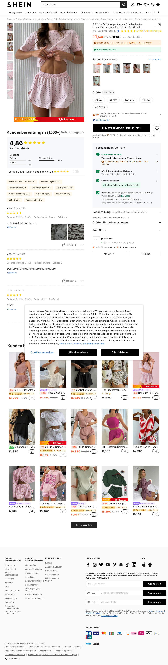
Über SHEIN (10, 569)
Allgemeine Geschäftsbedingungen (20, 651)
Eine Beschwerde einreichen (13, 612)
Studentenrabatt (12, 591)
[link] (139, 4)
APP (143, 558)
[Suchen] (123, 4)
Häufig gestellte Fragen (52, 579)
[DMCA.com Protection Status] (96, 644)
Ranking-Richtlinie (33, 594)
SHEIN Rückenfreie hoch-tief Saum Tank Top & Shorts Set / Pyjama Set (22, 390)
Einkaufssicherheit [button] (110, 181)
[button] (152, 5)
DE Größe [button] (107, 92)
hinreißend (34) (43, 194)
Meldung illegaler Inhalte (33, 589)
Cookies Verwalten (72, 647)
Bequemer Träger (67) (41, 187)
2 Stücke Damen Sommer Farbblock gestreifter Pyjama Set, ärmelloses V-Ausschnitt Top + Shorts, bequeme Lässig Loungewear (146, 447)
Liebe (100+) (14, 200)
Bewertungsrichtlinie (18, 148)
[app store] (143, 566)
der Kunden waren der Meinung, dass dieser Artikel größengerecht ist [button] (120, 114)
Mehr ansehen (84, 525)
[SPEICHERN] (157, 128)
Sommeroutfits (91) (17, 187)
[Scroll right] (158, 12)
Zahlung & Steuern (53, 567)
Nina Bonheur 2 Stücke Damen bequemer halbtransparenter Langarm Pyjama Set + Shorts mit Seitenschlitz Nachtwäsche (146, 506)
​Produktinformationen (34, 598)
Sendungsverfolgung (34, 581)
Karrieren (9, 583)
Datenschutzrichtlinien (15, 655)
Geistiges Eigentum (63, 651)
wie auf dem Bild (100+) (19, 194)
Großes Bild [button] (155, 59)
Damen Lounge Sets (110, 19)
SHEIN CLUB (11, 598)
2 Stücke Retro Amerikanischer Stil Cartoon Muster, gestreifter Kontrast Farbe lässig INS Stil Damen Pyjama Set (53, 503)
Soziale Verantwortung (11, 574)
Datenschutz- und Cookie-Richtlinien (44, 647)
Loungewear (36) (65, 187)
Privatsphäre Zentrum (14, 647)
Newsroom (10, 594)
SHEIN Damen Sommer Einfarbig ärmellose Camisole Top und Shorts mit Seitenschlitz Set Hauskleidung (115, 447)
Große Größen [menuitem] (102, 12)
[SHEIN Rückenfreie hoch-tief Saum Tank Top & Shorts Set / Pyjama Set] (22, 370)
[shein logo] (19, 4)
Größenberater (31, 585)
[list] (112, 564)
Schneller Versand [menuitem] (48, 12)
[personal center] (133, 5)
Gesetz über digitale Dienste (12, 607)
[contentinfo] (126, 635)
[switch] (76, 171)
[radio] (97, 68)
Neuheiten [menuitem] (30, 12)
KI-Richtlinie (45, 651)
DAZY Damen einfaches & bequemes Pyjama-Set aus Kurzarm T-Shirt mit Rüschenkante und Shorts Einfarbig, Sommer (84, 506)
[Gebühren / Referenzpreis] (105, 37)
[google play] (150, 566)
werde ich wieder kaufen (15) (22, 181)
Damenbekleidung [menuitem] (69, 12)
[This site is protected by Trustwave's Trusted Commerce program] (88, 644)
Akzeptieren (93, 628)
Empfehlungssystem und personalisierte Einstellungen (52, 655)
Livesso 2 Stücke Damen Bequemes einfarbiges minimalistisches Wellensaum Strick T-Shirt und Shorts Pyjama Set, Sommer (53, 393)
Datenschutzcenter (109, 615)
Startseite (11, 19)
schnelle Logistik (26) (50, 181)
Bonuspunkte (51, 571)
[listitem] (22, 378)
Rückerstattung (32, 573)
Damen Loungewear (90, 19)
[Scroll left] (154, 12)
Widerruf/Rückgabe (33, 569)
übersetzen (12, 227)
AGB (7, 587)
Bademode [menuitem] (87, 12)
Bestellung (30, 577)
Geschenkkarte (52, 575)
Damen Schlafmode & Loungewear (63, 19)
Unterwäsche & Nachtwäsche (31, 19)
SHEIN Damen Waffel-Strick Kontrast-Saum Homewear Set (84, 447)
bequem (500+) (63, 194)
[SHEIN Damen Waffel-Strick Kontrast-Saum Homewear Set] (84, 427)
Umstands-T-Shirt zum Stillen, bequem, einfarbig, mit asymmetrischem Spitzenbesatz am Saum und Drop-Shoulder (22, 447)
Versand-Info (30, 565)
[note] (146, 386)
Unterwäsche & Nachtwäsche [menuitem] (127, 12)
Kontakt (48, 563)
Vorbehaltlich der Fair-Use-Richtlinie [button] (118, 174)
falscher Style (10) (34, 200)
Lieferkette (9, 579)
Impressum (10, 565)
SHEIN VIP (10, 602)
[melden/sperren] (82, 245)
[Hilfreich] (64, 245)
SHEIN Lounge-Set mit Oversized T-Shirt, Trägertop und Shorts (115, 503)
